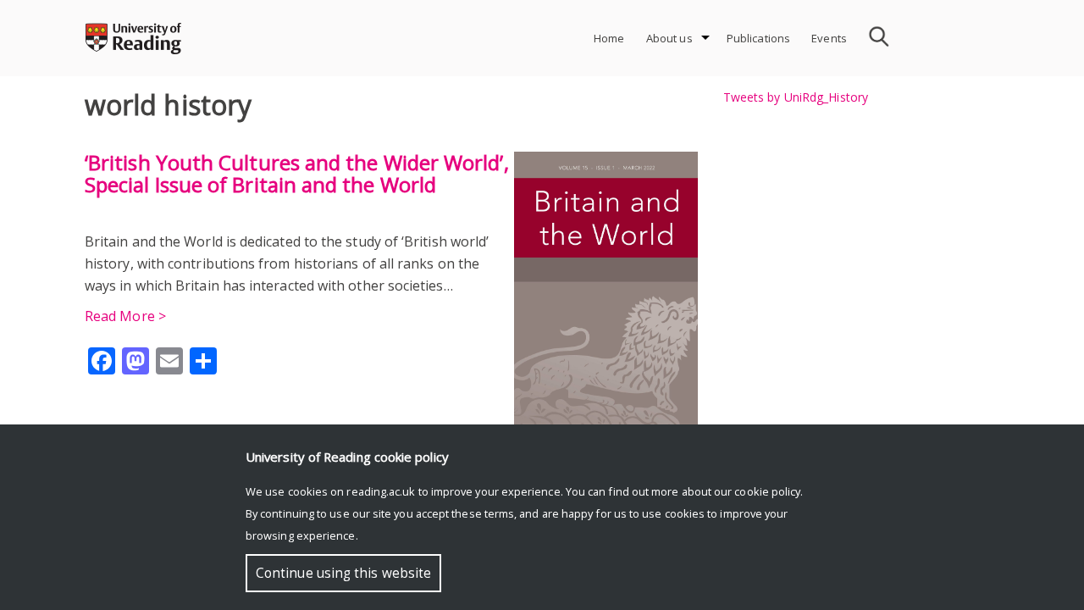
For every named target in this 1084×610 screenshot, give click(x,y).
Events (829, 38)
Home (609, 38)
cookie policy (767, 491)
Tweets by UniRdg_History (795, 97)
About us (669, 38)
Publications (759, 38)
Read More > (125, 316)
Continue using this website (343, 573)
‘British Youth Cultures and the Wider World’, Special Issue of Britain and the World (297, 173)
